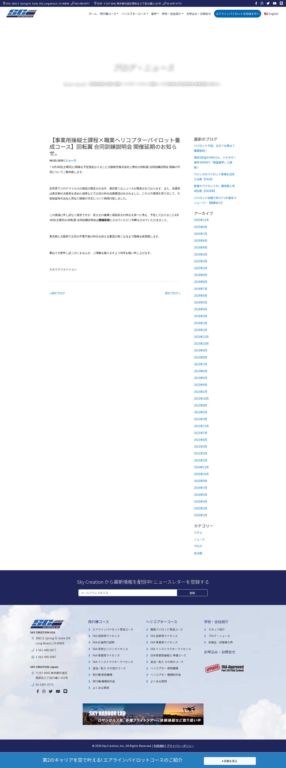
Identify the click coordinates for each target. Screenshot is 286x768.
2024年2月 (200, 323)
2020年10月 (201, 474)
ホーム (93, 14)
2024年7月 (200, 289)
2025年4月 (200, 247)
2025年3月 (200, 254)
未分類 (198, 553)
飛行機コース (108, 14)
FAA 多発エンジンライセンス (110, 649)
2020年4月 (200, 501)
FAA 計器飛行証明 (103, 642)
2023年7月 (200, 364)
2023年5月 (200, 378)
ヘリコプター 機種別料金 (165, 675)
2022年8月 (200, 405)
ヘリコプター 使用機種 (164, 668)
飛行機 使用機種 (102, 675)
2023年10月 (201, 343)
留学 (154, 14)
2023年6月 (200, 371)
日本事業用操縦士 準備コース (168, 655)
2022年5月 (200, 412)
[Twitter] (268, 3)
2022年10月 (201, 398)
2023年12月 (201, 337)
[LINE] (281, 3)
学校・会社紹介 (171, 14)
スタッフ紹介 (216, 629)
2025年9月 (200, 227)
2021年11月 (201, 426)
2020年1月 (200, 515)
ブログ (198, 546)
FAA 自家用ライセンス (106, 636)
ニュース (80, 84)
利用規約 (159, 746)
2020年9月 (200, 481)
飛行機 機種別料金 (104, 681)
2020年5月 (200, 495)
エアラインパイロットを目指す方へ (237, 14)
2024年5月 (200, 302)
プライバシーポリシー (180, 746)
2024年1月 (200, 330)
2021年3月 (200, 446)
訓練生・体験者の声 (220, 642)
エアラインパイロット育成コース (113, 629)
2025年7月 (200, 234)
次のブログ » (172, 293)
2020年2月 (200, 508)
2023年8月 (200, 357)
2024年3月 (200, 316)
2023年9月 (200, 350)
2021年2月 (200, 453)
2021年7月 (200, 433)
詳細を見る (230, 761)
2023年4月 (200, 385)
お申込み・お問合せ (198, 14)
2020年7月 (200, 488)
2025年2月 (200, 261)
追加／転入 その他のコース (109, 668)
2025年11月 (201, 220)
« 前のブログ (57, 293)
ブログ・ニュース (219, 636)
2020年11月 (201, 467)
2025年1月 (200, 268)
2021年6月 (200, 440)
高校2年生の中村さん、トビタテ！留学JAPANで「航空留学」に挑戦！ (215, 162)
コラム (198, 532)
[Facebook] (256, 3)
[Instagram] (262, 3)
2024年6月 (200, 295)
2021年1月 (200, 460)
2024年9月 (200, 275)
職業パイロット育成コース (166, 629)
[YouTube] (274, 3)
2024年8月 (200, 282)
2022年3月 (200, 419)
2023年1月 (200, 392)
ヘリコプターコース (133, 14)
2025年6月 (200, 240)
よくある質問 (101, 688)
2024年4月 (200, 309)
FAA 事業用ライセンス (106, 655)
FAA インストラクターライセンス (113, 662)
